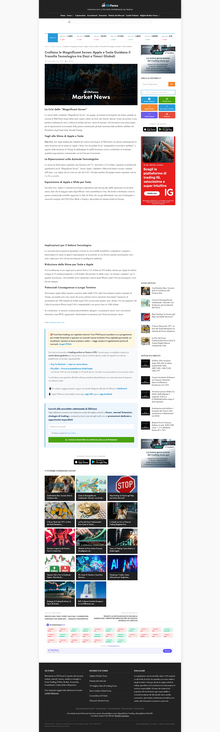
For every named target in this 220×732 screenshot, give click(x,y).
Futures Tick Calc (127, 708)
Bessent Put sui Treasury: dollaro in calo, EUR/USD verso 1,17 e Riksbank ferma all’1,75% (163, 426)
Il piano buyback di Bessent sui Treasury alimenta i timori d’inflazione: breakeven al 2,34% (163, 381)
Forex (69, 15)
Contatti (161, 724)
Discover (167, 651)
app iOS (89, 394)
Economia (103, 15)
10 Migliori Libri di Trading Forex (103, 686)
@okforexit (121, 388)
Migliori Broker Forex (98, 676)
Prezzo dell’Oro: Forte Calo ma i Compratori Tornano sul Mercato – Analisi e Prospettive (66, 617)
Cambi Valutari (132, 15)
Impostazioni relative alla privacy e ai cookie (57, 726)
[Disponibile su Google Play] (99, 462)
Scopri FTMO (65, 344)
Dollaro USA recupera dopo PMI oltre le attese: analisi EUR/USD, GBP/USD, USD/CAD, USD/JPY (162, 365)
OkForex (71, 61)
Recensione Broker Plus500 (85, 708)
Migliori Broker (149, 15)
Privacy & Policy (170, 724)
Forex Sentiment (101, 708)
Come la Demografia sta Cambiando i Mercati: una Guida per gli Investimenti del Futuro (163, 304)
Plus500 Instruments (122, 716)
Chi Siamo (154, 724)
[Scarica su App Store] (81, 462)
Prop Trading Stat (114, 708)
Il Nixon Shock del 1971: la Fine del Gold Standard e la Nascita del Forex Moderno (163, 328)
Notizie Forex (167, 101)
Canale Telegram (149, 101)
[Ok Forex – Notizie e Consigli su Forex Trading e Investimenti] (110, 5)
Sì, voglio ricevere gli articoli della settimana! (91, 439)
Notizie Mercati (56, 46)
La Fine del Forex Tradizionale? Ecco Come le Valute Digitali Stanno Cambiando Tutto (163, 342)
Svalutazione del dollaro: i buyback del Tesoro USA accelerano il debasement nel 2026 (163, 412)
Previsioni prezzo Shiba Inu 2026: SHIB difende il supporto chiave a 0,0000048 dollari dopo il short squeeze (163, 396)
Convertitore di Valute (167, 109)
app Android (106, 394)
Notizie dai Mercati (116, 15)
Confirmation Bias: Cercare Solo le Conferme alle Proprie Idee (163, 290)
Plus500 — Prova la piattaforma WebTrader (72, 368)
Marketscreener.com (57, 322)
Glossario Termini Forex (99, 700)
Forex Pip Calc (139, 708)
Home (62, 15)
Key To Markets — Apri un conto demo (69, 364)
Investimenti (92, 15)
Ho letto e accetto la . (63, 433)
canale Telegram (52, 693)
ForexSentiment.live (113, 646)
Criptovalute (80, 15)
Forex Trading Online (142, 724)
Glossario (167, 116)
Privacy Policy (71, 433)
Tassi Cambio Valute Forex (100, 690)
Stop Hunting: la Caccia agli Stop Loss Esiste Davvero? (163, 315)
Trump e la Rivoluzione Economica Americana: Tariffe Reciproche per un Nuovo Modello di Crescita (116, 618)
